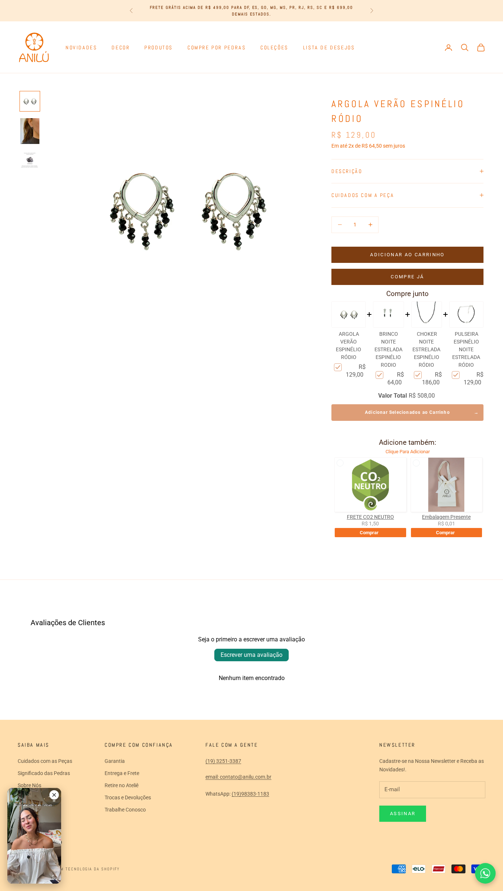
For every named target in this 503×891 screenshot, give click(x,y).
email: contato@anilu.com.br (238, 777)
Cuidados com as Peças (45, 761)
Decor (121, 47)
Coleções (274, 47)
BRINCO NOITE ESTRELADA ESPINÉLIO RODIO (388, 349)
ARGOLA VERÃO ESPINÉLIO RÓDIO (348, 345)
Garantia (115, 761)
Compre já (407, 276)
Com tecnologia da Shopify (87, 868)
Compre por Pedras (216, 47)
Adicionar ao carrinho (407, 254)
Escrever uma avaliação (251, 654)
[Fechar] (54, 795)
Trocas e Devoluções (128, 797)
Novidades (81, 47)
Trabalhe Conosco (125, 810)
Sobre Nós (29, 785)
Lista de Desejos (329, 47)
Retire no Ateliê (121, 785)
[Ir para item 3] (30, 161)
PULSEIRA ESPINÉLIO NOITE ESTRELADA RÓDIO (466, 349)
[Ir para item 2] (30, 131)
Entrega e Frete (122, 773)
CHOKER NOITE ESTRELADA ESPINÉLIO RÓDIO (426, 349)
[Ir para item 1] (30, 101)
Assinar (402, 813)
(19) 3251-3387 (223, 761)
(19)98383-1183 (250, 794)
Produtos (158, 47)
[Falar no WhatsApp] (485, 873)
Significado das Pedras (44, 773)
